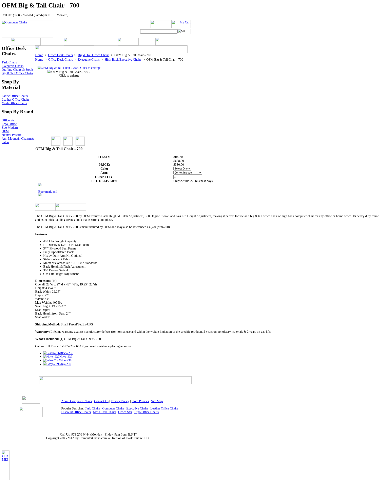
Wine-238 (65, 360)
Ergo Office (9, 124)
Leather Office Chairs (15, 99)
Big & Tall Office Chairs (93, 55)
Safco (5, 142)
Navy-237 (65, 356)
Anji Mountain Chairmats (18, 138)
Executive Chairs (89, 59)
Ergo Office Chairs (146, 412)
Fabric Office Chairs (15, 96)
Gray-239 (65, 364)
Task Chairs (9, 62)
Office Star (9, 120)
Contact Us (101, 401)
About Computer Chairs (76, 401)
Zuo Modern (10, 127)
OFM (5, 131)
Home (39, 55)
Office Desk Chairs (60, 55)
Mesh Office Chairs (14, 103)
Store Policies (140, 401)
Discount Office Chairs (76, 412)
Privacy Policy (120, 401)
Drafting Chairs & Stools (17, 69)
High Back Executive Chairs (123, 59)
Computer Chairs (113, 408)
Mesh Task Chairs (104, 412)
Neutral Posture (11, 135)
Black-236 (66, 353)
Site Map (157, 401)
